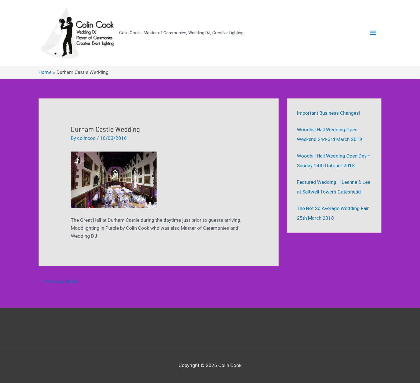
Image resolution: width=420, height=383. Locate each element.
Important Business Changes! (328, 113)
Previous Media (58, 281)
